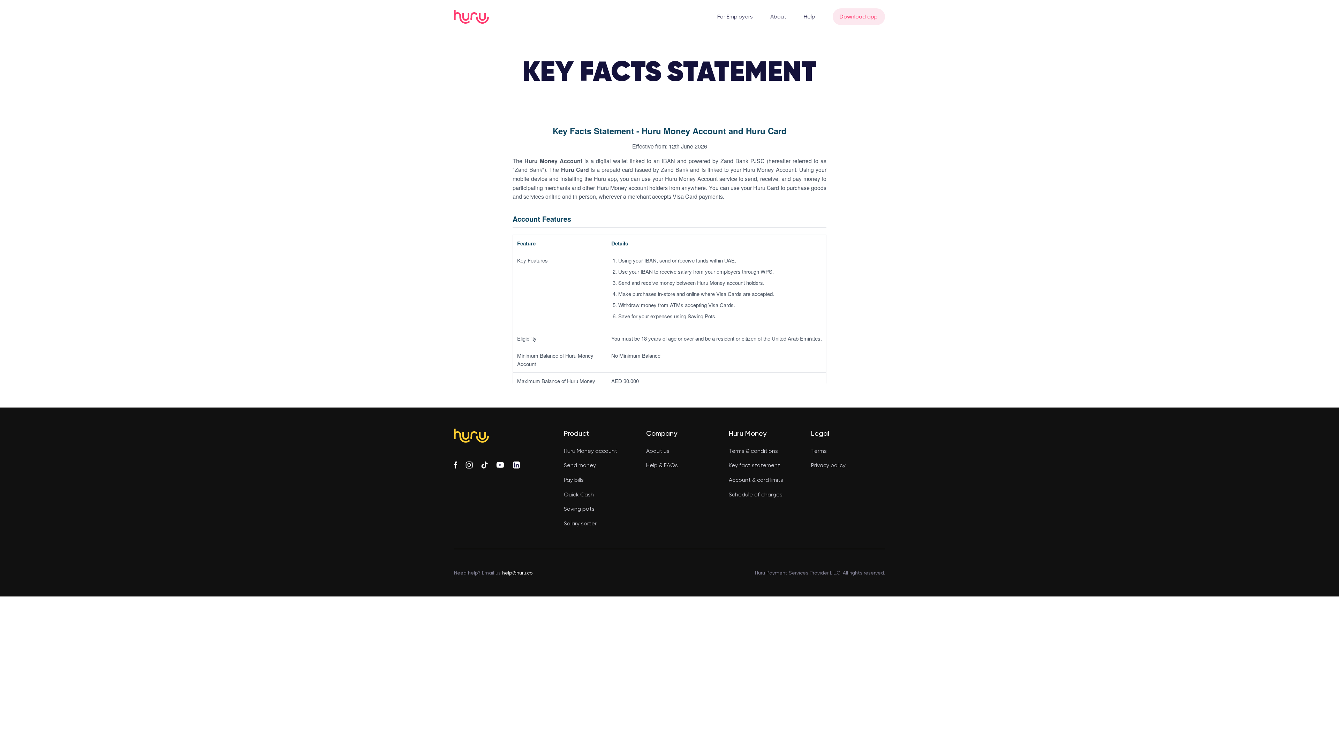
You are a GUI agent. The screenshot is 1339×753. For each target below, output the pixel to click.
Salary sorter (580, 523)
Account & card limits (756, 480)
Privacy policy (828, 465)
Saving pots (579, 508)
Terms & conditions (753, 451)
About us (658, 451)
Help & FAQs (662, 465)
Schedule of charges (755, 494)
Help (809, 16)
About (778, 16)
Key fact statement (754, 465)
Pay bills (574, 480)
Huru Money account (590, 451)
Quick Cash (579, 494)
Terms (819, 451)
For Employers (735, 16)
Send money (580, 465)
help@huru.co (517, 573)
